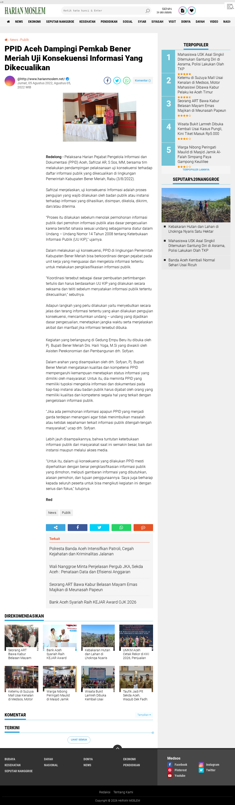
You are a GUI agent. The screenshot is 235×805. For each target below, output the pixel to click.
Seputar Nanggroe (60, 21)
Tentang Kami (123, 792)
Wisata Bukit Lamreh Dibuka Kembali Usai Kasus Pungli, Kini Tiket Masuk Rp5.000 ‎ (200, 129)
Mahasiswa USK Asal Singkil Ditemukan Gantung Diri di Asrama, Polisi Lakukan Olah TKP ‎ (201, 61)
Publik (24, 40)
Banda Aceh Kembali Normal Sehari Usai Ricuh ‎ (191, 262)
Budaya (10, 759)
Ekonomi (34, 21)
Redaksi (104, 792)
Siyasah (157, 21)
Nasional (51, 765)
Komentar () (143, 80)
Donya (185, 21)
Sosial (128, 21)
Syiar (142, 21)
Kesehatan (87, 21)
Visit (172, 21)
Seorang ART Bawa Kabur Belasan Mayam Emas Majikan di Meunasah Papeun (202, 106)
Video (214, 21)
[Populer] (191, 10)
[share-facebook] (107, 80)
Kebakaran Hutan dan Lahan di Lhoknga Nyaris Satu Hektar (193, 229)
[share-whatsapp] (126, 80)
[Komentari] (143, 527)
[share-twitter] (117, 80)
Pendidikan (109, 21)
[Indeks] (182, 10)
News (19, 21)
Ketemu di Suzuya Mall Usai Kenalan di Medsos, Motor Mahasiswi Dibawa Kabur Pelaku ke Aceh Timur (200, 84)
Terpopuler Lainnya (196, 169)
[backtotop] (117, 749)
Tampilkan (143, 714)
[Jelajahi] (229, 6)
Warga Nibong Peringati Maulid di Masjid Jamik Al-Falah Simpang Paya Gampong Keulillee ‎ (199, 154)
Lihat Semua (79, 739)
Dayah (200, 21)
